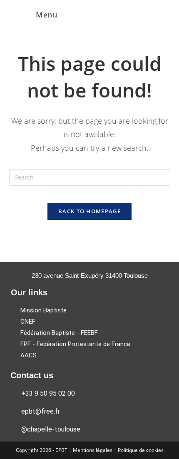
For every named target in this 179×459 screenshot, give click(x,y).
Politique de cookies (141, 450)
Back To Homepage (89, 211)
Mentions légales (93, 450)
